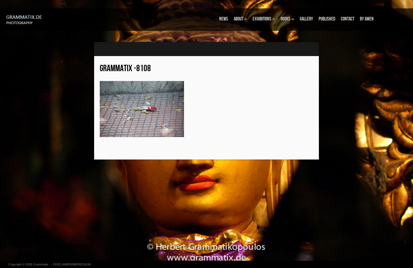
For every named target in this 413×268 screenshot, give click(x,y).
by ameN (367, 19)
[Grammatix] (35, 19)
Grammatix (40, 264)
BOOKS (287, 19)
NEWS (223, 19)
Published (327, 19)
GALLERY (306, 19)
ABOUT (240, 19)
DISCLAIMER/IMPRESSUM (72, 264)
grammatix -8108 (125, 68)
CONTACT (347, 19)
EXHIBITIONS (264, 19)
